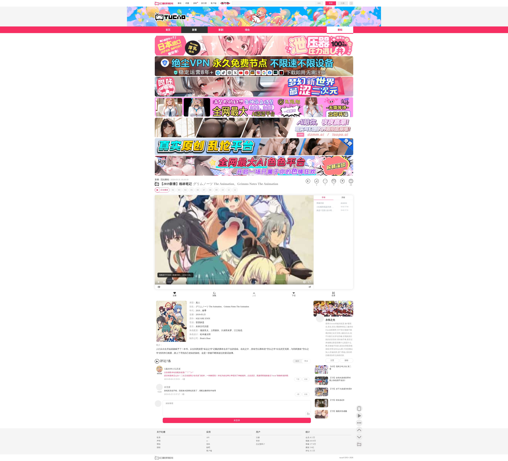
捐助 (195, 3)
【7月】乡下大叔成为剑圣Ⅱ (340, 389)
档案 (187, 3)
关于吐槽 (161, 432)
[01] (162, 189)
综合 (247, 29)
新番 (194, 29)
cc (207, 441)
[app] (359, 408)
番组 (179, 3)
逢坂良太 (204, 330)
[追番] (342, 182)
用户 (258, 432)
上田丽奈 (215, 330)
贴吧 (208, 447)
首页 (168, 29)
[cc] (359, 444)
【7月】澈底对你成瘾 (338, 411)
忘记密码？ (260, 444)
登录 (331, 3)
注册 (342, 3)
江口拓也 (238, 330)
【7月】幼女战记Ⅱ (336, 400)
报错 (346, 360)
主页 (332, 360)
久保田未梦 (226, 330)
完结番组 (165, 179)
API (207, 438)
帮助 (158, 444)
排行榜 (204, 3)
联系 (158, 438)
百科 (208, 444)
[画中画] (310, 198)
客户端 (213, 3)
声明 (158, 441)
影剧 (221, 29)
